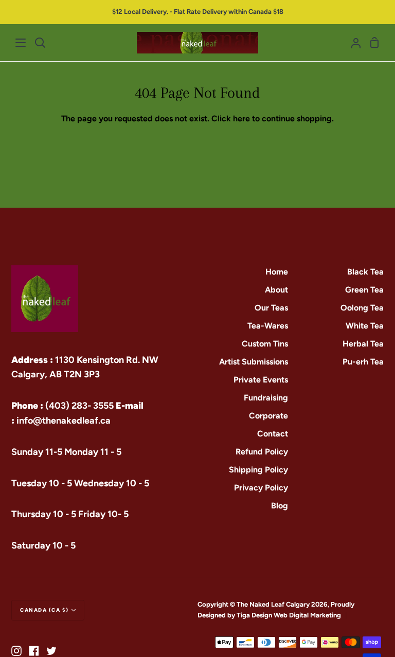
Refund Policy (262, 452)
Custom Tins (265, 344)
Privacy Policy (261, 487)
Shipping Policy (258, 469)
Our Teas (271, 308)
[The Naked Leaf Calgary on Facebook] (34, 651)
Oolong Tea (362, 308)
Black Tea (365, 272)
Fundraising (266, 398)
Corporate (268, 416)
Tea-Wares (267, 326)
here (241, 118)
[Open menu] (21, 42)
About (276, 290)
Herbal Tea (363, 344)
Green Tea (364, 290)
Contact (272, 434)
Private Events (261, 380)
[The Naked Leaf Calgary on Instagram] (16, 651)
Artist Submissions (253, 362)
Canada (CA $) (44, 610)
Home (276, 272)
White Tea (365, 326)
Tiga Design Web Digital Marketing (290, 615)
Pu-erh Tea (363, 362)
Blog (279, 505)
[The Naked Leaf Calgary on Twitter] (51, 651)
